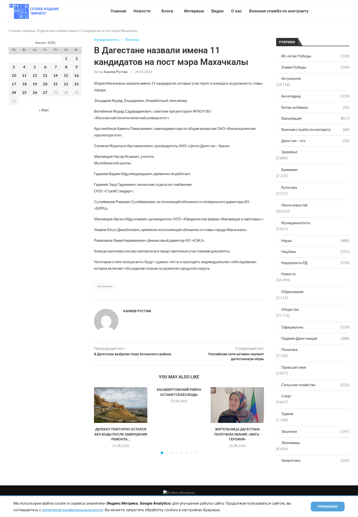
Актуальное (291, 78)
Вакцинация (315, 118)
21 (55, 84)
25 (24, 92)
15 (66, 75)
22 (66, 84)
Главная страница (22, 31)
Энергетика (315, 460)
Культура (289, 187)
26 (35, 92)
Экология (315, 431)
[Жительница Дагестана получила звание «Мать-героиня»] (237, 405)
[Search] (347, 11)
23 (76, 84)
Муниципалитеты (296, 223)
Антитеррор (315, 96)
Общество (290, 309)
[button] (100, 420)
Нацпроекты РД (315, 262)
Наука (315, 240)
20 (45, 84)
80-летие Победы (315, 56)
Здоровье (289, 152)
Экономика (290, 442)
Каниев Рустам (116, 72)
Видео (217, 11)
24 (14, 92)
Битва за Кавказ (315, 107)
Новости (142, 11)
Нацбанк (315, 251)
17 (14, 84)
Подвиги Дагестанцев (315, 338)
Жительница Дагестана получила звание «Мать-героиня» (237, 434)
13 (45, 75)
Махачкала (105, 286)
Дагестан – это (315, 140)
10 (14, 75)
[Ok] (339, 11)
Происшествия (293, 367)
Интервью (194, 11)
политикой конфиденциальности (72, 510)
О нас (236, 11)
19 (35, 84)
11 (24, 75)
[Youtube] (324, 11)
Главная (118, 11)
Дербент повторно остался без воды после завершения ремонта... (120, 434)
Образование (292, 291)
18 (24, 84)
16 (76, 75)
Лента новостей (294, 205)
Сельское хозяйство (315, 385)
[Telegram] (334, 11)
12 (35, 75)
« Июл (44, 110)
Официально (315, 327)
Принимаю (328, 506)
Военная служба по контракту (278, 11)
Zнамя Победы (315, 67)
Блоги (167, 11)
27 (45, 92)
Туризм (287, 413)
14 (55, 75)
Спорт (286, 396)
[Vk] (329, 11)
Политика (289, 349)
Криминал (289, 169)
